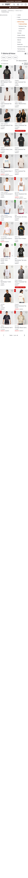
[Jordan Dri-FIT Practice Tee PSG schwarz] (7, 318)
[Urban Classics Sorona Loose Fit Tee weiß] (7, 207)
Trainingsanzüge (21, 49)
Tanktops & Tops (22, 26)
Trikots (20, 31)
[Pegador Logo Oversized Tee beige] (7, 94)
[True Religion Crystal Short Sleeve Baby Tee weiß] (7, 229)
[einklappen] (16, 21)
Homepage (3, 10)
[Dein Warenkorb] (25, 4)
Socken (19, 42)
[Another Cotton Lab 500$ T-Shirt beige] (7, 250)
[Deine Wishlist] (22, 4)
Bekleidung (11, 10)
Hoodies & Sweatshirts (22, 19)
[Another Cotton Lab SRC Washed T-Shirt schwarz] (7, 72)
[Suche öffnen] (14, 4)
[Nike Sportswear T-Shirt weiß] (7, 272)
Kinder (15, 57)
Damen (9, 57)
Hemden (19, 33)
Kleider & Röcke (21, 35)
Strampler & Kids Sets (22, 46)
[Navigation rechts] (24, 335)
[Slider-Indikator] (6, 78)
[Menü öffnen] (2, 4)
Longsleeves (22, 28)
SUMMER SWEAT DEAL (20, 130)
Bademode (20, 44)
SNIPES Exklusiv (21, 51)
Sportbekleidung (21, 37)
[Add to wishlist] (12, 67)
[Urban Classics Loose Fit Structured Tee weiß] (7, 184)
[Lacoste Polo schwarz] (7, 296)
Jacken (19, 15)
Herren (3, 57)
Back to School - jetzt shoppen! (14, 1)
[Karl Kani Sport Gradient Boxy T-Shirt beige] (7, 161)
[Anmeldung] (18, 4)
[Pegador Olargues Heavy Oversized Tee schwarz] (7, 140)
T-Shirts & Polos (23, 24)
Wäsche (19, 40)
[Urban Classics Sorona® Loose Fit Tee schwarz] (7, 115)
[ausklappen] (16, 15)
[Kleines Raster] (25, 54)
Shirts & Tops (18, 10)
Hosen (18, 17)
